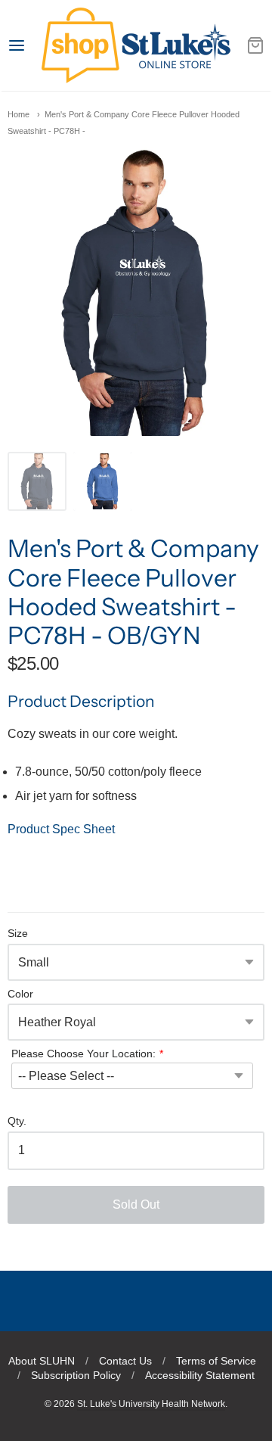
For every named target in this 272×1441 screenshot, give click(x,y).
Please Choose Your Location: (83, 1053)
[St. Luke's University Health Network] (136, 45)
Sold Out (136, 1204)
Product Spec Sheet (61, 829)
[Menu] (25, 45)
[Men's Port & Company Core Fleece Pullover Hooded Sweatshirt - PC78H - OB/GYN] (37, 481)
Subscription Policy (76, 1375)
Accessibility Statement (200, 1375)
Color (20, 994)
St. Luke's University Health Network (151, 1404)
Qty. (17, 1121)
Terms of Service (216, 1361)
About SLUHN (41, 1361)
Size (18, 933)
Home (18, 114)
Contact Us (125, 1361)
